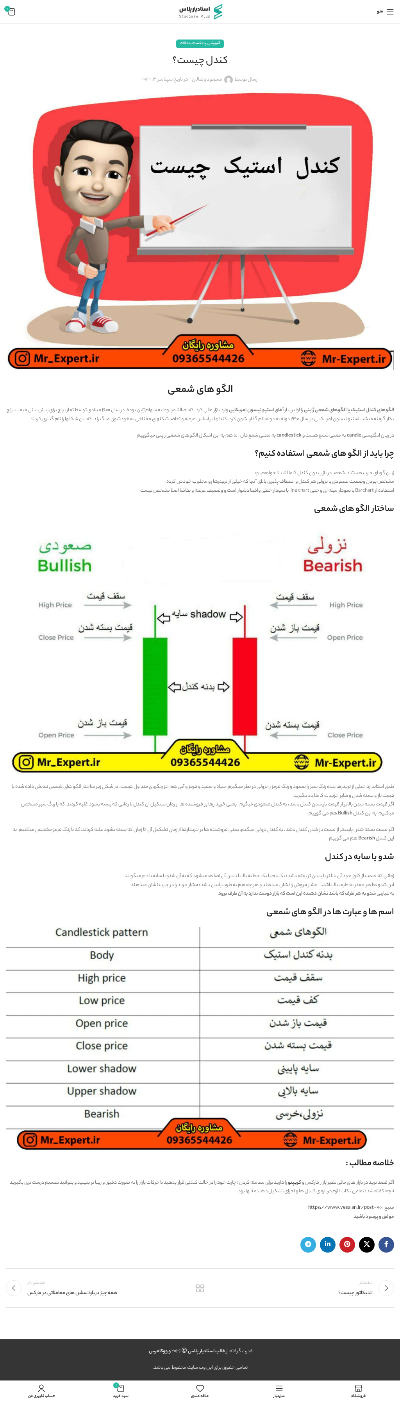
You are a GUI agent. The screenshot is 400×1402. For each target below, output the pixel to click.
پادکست (199, 43)
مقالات (185, 43)
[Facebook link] (386, 1245)
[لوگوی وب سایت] (200, 11)
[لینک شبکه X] (367, 1245)
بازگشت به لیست (200, 1288)
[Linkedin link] (328, 1245)
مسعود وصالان (207, 79)
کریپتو (295, 1183)
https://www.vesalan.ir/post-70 (345, 1208)
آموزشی (213, 43)
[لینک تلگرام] (308, 1245)
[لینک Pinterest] (347, 1245)
